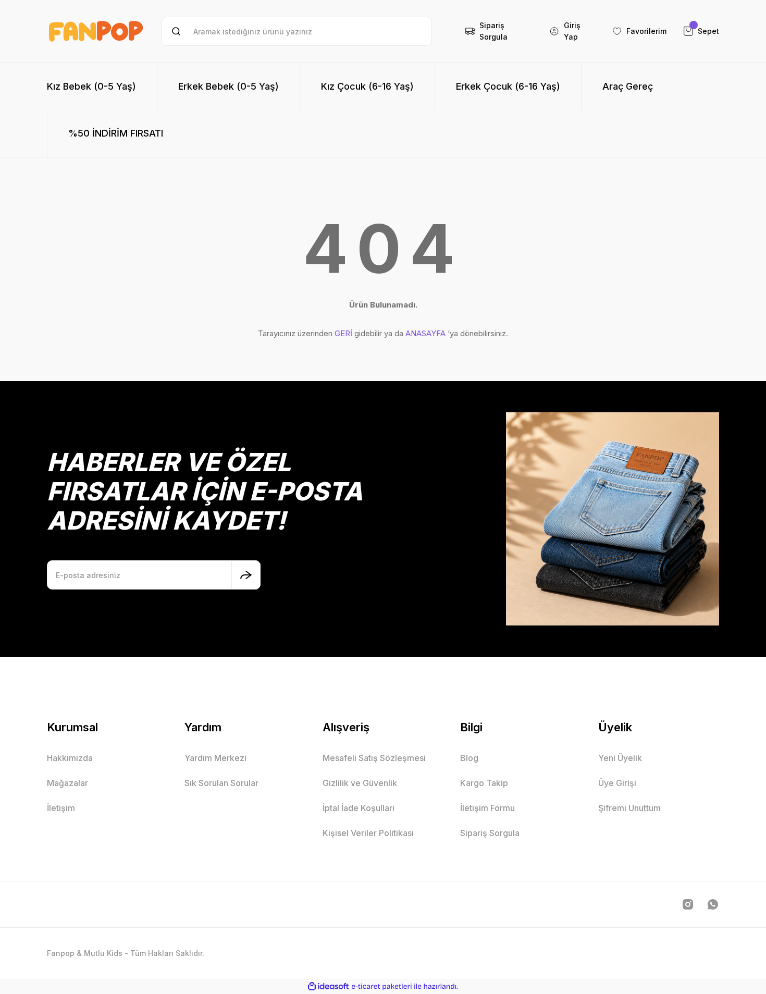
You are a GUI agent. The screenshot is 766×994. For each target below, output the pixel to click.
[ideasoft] (328, 986)
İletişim (61, 808)
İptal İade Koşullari (358, 808)
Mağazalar (67, 783)
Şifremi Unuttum (629, 808)
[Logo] (96, 31)
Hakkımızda (70, 758)
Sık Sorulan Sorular (221, 783)
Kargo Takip (484, 783)
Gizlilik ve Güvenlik (360, 783)
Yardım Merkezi (215, 758)
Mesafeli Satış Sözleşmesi (374, 758)
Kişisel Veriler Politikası (368, 833)
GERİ (343, 333)
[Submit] (246, 575)
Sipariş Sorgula (490, 833)
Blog (469, 758)
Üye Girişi (617, 783)
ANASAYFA (425, 333)
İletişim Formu (487, 808)
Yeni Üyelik (620, 758)
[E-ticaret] (381, 986)
